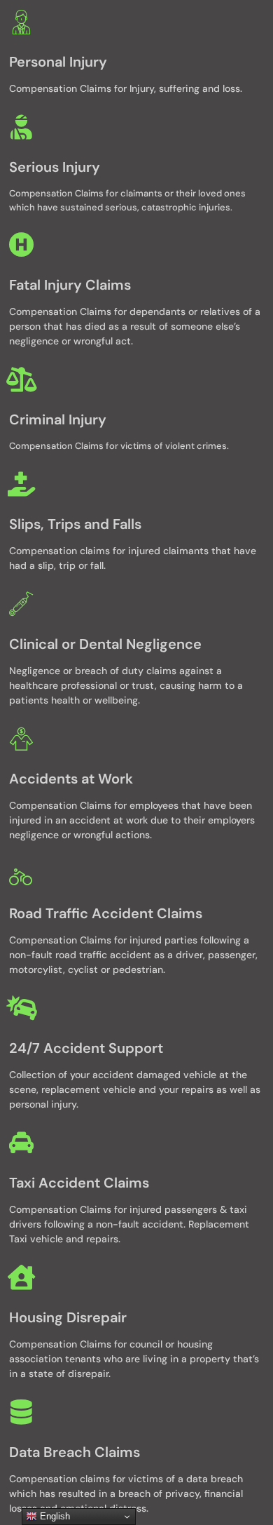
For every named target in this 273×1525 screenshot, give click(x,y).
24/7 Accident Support (86, 1048)
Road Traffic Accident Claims (105, 913)
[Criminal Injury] (21, 379)
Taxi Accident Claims (79, 1183)
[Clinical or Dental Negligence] (21, 603)
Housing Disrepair (68, 1317)
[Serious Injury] (21, 126)
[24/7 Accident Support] (21, 1007)
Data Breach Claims (74, 1452)
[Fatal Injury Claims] (21, 244)
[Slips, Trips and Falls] (21, 483)
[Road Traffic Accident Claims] (21, 873)
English (53, 1516)
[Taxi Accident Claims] (21, 1142)
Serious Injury (54, 167)
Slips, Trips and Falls (75, 524)
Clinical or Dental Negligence (105, 644)
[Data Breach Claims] (21, 1411)
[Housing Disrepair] (21, 1277)
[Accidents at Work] (21, 738)
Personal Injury (58, 62)
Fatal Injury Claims (70, 285)
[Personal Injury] (21, 21)
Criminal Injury (57, 419)
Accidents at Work (71, 779)
